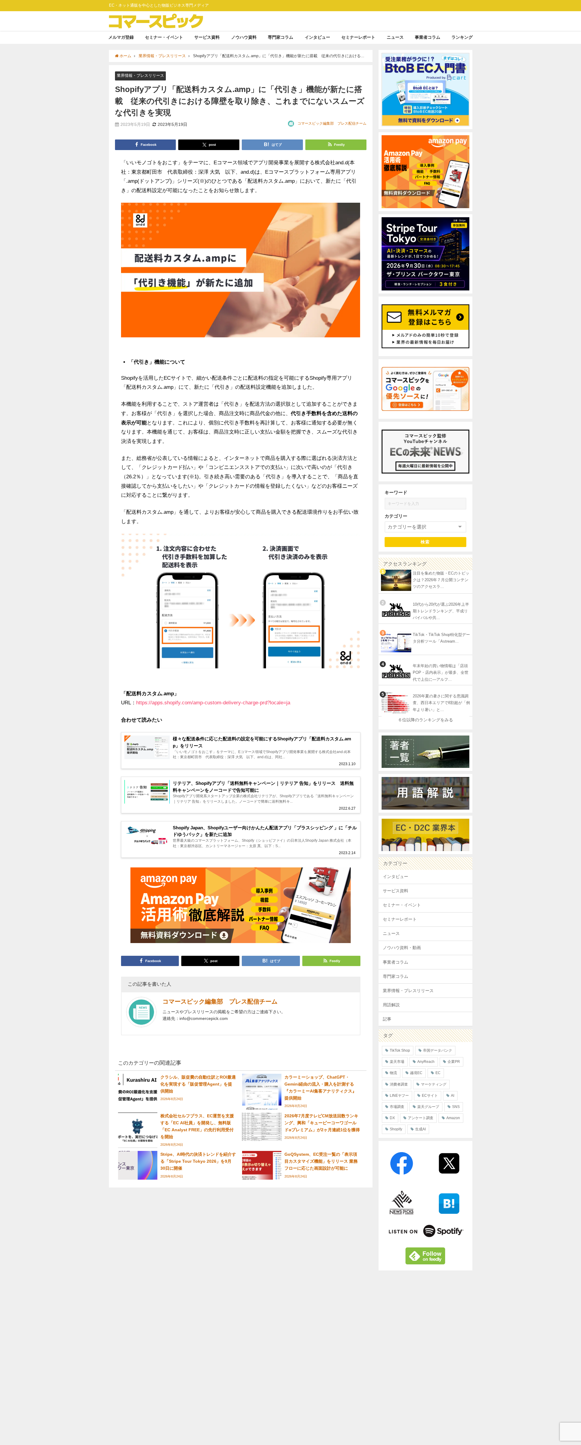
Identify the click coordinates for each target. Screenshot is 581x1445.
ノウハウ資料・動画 (402, 947)
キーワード (396, 492)
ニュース (395, 37)
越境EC (416, 1073)
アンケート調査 (420, 1118)
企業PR (454, 1061)
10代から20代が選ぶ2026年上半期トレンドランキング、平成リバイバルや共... (441, 611)
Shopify (396, 1129)
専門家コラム (280, 37)
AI (452, 1095)
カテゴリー (396, 516)
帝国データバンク (437, 1050)
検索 (425, 541)
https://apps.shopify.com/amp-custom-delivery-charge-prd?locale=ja (213, 702)
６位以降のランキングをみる (425, 720)
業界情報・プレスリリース (140, 75)
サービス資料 (207, 37)
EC (438, 1073)
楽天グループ (428, 1107)
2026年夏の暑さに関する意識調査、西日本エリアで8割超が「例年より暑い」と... (441, 703)
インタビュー (317, 37)
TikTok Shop (400, 1050)
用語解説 (391, 1005)
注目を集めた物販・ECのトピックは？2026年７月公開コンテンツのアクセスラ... (441, 580)
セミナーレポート (358, 37)
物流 (393, 1073)
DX (392, 1118)
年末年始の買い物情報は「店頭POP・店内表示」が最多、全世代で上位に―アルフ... (440, 672)
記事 (387, 1019)
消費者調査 (399, 1084)
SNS (456, 1107)
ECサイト (430, 1095)
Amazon (453, 1118)
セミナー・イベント (164, 37)
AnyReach (426, 1061)
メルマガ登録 (121, 37)
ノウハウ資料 (244, 37)
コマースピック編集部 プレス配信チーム (331, 123)
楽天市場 (397, 1061)
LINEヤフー (399, 1095)
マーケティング (433, 1084)
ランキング (462, 37)
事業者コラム (427, 37)
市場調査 (397, 1107)
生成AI (420, 1129)
